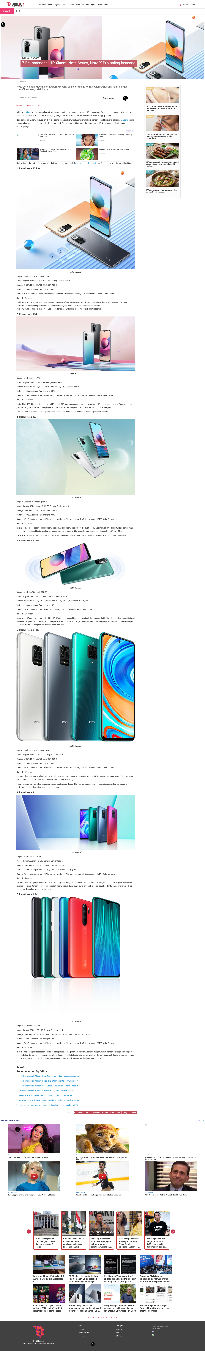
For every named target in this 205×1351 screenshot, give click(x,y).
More (106, 5)
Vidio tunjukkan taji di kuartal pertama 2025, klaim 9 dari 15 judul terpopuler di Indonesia (47, 1308)
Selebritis (42, 5)
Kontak (81, 1329)
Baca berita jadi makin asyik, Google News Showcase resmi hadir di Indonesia (154, 1308)
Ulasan (133, 1112)
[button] (16, 11)
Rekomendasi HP (81, 1112)
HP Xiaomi (95, 1112)
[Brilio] (15, 4)
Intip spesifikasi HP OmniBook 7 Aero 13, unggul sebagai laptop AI (48, 1279)
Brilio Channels (189, 5)
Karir (117, 1332)
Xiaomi (29, 112)
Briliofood (80, 5)
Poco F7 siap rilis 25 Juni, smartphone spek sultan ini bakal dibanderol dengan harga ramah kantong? (85, 1308)
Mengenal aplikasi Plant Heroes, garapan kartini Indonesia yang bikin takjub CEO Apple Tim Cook (120, 1308)
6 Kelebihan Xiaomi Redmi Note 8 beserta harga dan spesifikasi (45, 1095)
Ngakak (93, 5)
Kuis (100, 5)
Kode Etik (119, 1329)
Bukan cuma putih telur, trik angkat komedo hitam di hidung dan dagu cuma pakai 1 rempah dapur (161, 136)
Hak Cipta (119, 1326)
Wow (50, 5)
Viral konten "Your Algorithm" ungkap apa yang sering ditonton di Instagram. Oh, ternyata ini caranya (120, 1279)
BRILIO (25, 58)
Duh (87, 5)
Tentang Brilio (84, 1332)
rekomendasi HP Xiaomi (85, 163)
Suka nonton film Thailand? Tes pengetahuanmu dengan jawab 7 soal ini (49, 1100)
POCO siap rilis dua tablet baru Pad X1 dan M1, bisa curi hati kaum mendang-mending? (83, 1279)
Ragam (57, 5)
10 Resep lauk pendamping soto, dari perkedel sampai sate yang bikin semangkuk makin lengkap (162, 164)
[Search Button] (180, 5)
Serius (64, 5)
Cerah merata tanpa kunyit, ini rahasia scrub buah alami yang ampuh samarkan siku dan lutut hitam (161, 108)
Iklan (80, 1326)
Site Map (119, 1336)
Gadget (35, 58)
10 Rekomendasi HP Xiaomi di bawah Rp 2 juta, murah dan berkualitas (48, 1090)
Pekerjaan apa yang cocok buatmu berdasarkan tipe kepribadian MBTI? (48, 1105)
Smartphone (115, 1112)
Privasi (81, 1336)
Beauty (71, 5)
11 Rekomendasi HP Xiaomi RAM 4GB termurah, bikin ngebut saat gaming (49, 1076)
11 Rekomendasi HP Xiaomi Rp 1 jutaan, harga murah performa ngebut (48, 1086)
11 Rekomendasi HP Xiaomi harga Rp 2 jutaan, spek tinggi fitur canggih (48, 1081)
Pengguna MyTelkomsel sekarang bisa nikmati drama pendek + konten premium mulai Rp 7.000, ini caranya (155, 1279)
